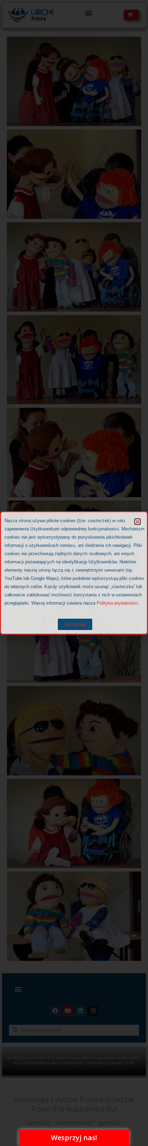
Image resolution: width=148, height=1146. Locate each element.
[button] (137, 521)
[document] (74, 573)
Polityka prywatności (117, 603)
